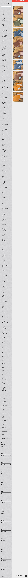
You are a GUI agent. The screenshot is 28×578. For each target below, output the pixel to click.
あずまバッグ (3, 378)
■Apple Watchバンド (4, 538)
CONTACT (2, 440)
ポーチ (3, 31)
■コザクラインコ (4, 106)
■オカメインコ (3, 76)
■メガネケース (3, 416)
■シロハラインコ (4, 224)
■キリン (3, 370)
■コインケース (3, 549)
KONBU (4, 151)
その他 (3, 40)
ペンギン (3, 394)
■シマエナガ (3, 165)
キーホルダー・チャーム (5, 274)
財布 (2, 71)
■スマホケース (3, 434)
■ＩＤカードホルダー (4, 410)
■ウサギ (3, 367)
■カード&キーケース (4, 423)
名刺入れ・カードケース (5, 87)
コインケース (3, 24)
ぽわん (3, 389)
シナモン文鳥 (4, 46)
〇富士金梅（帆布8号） (3, 502)
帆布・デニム (4, 61)
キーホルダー (3, 14)
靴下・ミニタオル (4, 36)
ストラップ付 (4, 19)
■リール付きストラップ (4, 405)
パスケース (3, 50)
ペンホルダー (3, 70)
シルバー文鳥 (4, 47)
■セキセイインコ (3, 444)
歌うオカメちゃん (5, 387)
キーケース (3, 55)
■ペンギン (2, 462)
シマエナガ (3, 383)
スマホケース (3, 103)
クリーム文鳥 (4, 48)
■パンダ (3, 359)
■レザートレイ (3, 413)
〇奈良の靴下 (2, 513)
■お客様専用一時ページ (5, 438)
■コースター (3, 402)
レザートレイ (3, 98)
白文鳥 (4, 44)
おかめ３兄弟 (4, 388)
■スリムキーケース (4, 420)
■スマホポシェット (4, 427)
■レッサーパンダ (4, 371)
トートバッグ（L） (4, 379)
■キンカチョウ (3, 270)
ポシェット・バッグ (4, 60)
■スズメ (2, 453)
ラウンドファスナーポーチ (4, 567)
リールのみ (4, 18)
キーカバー (3, 13)
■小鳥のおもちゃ (4, 437)
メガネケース (3, 25)
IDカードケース (4, 287)
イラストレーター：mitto (4, 382)
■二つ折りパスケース (4, 431)
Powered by (19, 576)
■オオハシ (2, 475)
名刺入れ (3, 280)
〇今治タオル (3, 395)
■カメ (2, 360)
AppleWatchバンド (4, 66)
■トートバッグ (3, 430)
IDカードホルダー (4, 20)
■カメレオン (3, 363)
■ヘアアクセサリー (4, 401)
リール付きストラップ (4, 111)
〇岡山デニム (3, 374)
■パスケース (3, 409)
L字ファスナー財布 (4, 333)
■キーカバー (3, 398)
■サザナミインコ (4, 337)
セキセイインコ (4, 390)
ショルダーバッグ (4, 377)
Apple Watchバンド (4, 30)
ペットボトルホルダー (4, 35)
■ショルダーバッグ (3, 560)
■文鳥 (2, 41)
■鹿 (2, 352)
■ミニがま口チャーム (4, 435)
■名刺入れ (3, 417)
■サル (2, 366)
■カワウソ (2, 484)
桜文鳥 (4, 45)
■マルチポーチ (3, 424)
